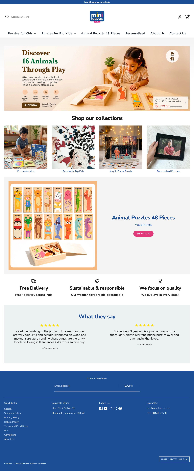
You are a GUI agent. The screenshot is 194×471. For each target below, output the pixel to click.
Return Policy (11, 422)
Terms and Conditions (16, 426)
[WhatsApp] (115, 408)
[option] (97, 78)
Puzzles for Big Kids (57, 33)
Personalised (135, 33)
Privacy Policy (11, 417)
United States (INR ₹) (173, 459)
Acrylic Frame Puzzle (120, 171)
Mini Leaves (24, 463)
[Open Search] (7, 16)
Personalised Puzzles (168, 171)
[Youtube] (105, 408)
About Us (157, 33)
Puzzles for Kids (20, 33)
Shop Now (143, 233)
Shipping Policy (12, 413)
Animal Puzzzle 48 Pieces (100, 33)
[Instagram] (110, 408)
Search (8, 408)
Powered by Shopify (38, 463)
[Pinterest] (120, 408)
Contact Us (178, 33)
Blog (6, 430)
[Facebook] (101, 408)
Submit (129, 385)
